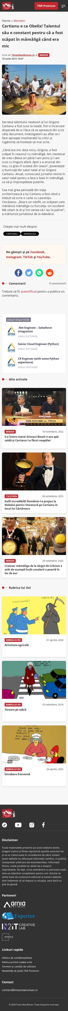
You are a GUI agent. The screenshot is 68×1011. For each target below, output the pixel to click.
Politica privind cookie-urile (17, 962)
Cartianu (12, 233)
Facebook (37, 252)
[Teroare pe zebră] (34, 691)
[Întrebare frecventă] (34, 755)
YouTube (43, 257)
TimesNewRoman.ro (23, 55)
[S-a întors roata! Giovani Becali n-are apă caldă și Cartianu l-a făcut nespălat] (34, 418)
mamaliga (30, 233)
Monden (19, 21)
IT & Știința (11, 496)
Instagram (13, 257)
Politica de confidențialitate (17, 957)
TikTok (28, 257)
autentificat (28, 291)
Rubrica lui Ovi (13, 640)
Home (6, 21)
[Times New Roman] (8, 6)
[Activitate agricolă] (34, 626)
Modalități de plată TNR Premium (20, 970)
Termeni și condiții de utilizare (19, 966)
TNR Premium (46, 6)
